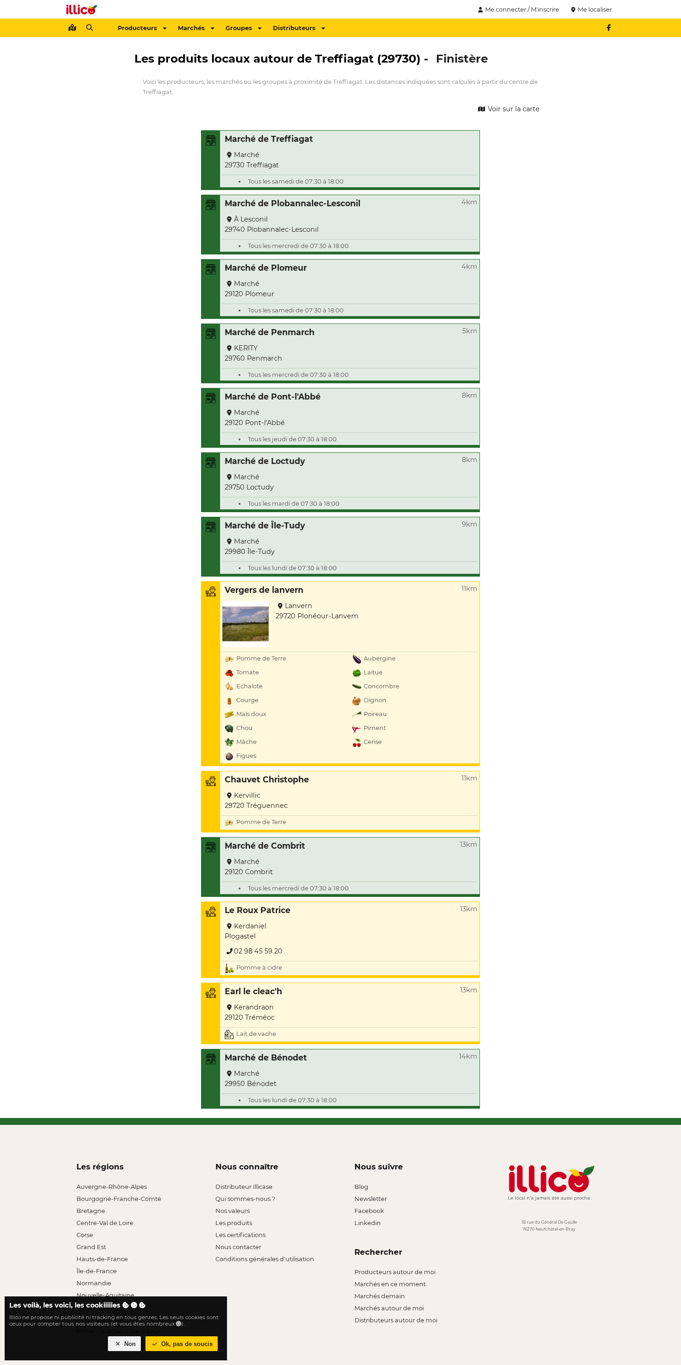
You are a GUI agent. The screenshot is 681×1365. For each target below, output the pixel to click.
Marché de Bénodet (266, 1057)
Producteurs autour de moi (394, 1272)
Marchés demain (379, 1296)
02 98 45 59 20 (258, 951)
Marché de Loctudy (265, 461)
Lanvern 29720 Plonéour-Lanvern (317, 611)
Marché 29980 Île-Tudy (250, 546)
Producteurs (137, 28)
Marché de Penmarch (270, 332)
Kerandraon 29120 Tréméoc (250, 1012)
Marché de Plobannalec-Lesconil (292, 203)
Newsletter (370, 1198)
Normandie (93, 1283)
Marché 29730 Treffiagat (252, 160)
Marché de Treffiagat (269, 139)
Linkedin (367, 1222)
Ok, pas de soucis (186, 1343)
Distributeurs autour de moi (395, 1320)
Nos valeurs (232, 1210)
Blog (361, 1186)
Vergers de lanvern (264, 590)
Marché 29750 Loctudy (249, 482)
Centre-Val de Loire (104, 1222)
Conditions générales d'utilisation (264, 1259)
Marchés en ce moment (390, 1284)
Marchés (191, 28)
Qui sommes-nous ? (245, 1198)
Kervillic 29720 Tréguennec (256, 800)
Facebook (369, 1210)
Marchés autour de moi (389, 1308)
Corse (84, 1234)
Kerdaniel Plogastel (245, 931)
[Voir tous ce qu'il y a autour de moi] (72, 27)
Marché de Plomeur (266, 268)
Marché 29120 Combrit (249, 866)
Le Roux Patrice (257, 910)
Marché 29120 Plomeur (249, 288)
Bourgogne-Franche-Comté (118, 1198)
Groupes (239, 28)
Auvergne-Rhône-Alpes (111, 1186)
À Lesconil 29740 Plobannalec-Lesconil (272, 224)
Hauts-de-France (102, 1259)
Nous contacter (238, 1247)
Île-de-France (96, 1271)
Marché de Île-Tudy (265, 525)
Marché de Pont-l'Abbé (273, 396)
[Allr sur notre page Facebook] (608, 27)
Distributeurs (294, 28)
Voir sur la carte (513, 109)
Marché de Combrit (265, 846)
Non (129, 1343)
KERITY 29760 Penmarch (253, 353)
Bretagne (90, 1210)
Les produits (233, 1222)
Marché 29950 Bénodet (251, 1078)
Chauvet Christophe (267, 779)
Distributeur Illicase (243, 1186)
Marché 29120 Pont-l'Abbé (255, 417)
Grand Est (91, 1247)
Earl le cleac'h (253, 991)
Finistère (462, 58)
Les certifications (240, 1234)
